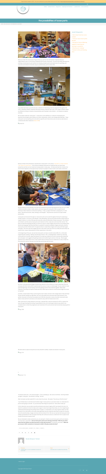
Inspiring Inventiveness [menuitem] (67, 6)
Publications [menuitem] (77, 6)
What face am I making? (78, 48)
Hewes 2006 (36, 120)
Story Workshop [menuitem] (84, 6)
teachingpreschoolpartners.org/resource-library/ (72, 1)
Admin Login (22, 461)
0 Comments (42, 428)
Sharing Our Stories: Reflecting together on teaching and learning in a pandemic (79, 44)
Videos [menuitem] (45, 6)
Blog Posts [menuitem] (58, 6)
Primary (37, 428)
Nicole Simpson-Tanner (24, 428)
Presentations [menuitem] (51, 6)
